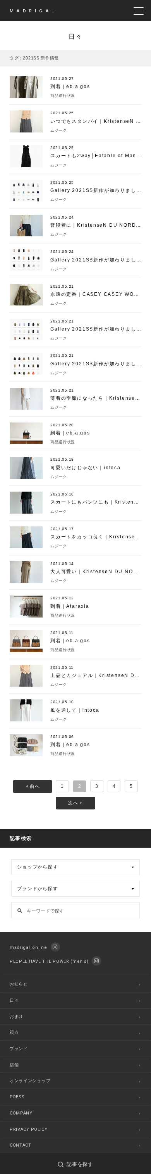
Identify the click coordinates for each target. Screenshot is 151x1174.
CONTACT (20, 1145)
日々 (14, 1000)
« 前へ (32, 786)
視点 (14, 1032)
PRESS (17, 1096)
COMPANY (21, 1113)
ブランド (19, 1048)
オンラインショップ (30, 1080)
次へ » (75, 803)
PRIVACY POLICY (29, 1129)
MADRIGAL (33, 11)
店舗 (14, 1064)
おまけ (16, 1016)
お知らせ (19, 984)
